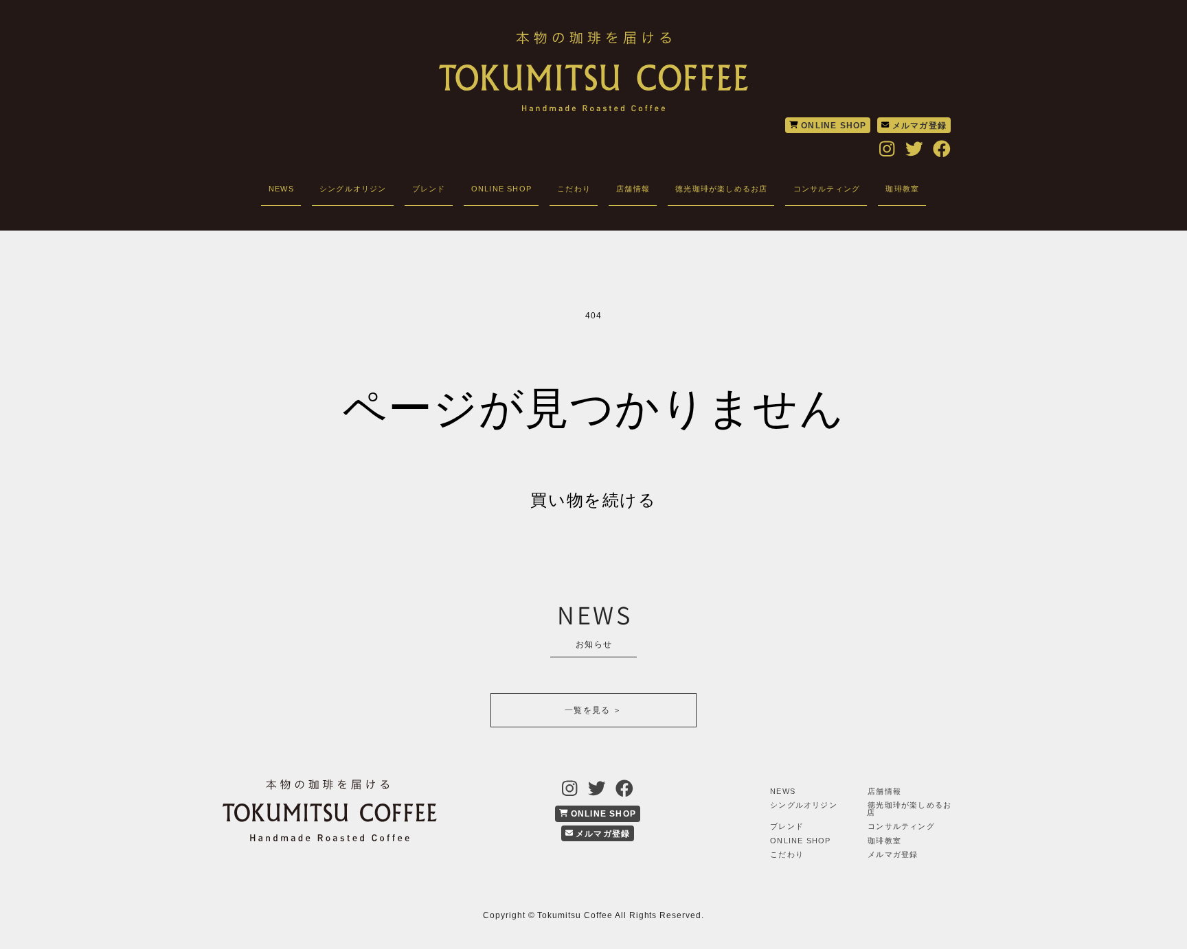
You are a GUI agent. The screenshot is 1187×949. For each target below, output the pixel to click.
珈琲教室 (902, 189)
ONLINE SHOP (832, 125)
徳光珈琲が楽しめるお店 (721, 189)
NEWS (281, 189)
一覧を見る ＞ (593, 710)
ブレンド (429, 189)
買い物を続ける (593, 500)
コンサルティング (827, 189)
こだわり (574, 189)
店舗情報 (633, 189)
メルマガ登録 (918, 125)
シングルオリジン (353, 189)
